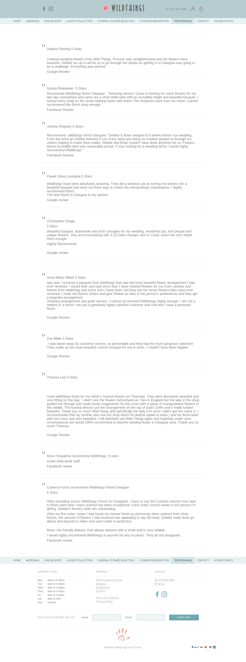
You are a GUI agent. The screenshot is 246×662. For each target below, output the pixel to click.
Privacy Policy (104, 601)
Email (128, 617)
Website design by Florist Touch (123, 647)
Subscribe (184, 617)
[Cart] (203, 9)
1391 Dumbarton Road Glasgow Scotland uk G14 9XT (109, 585)
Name (84, 617)
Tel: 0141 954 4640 (164, 580)
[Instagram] (51, 9)
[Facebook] (44, 9)
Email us (159, 583)
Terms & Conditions (107, 597)
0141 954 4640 (177, 9)
